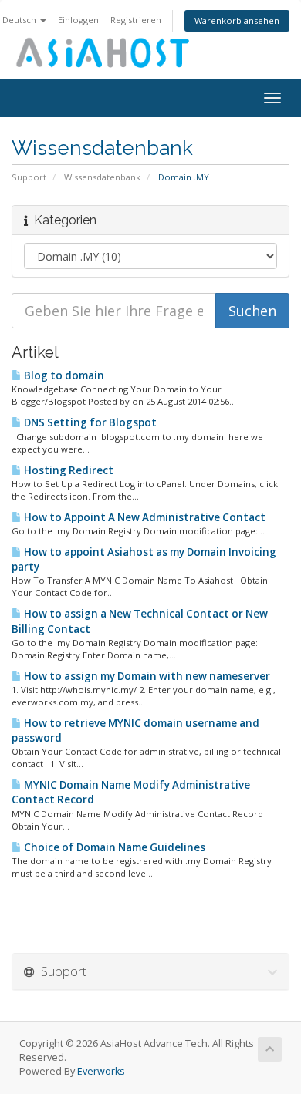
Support (29, 177)
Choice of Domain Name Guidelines (113, 847)
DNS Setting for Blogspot (89, 422)
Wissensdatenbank (102, 177)
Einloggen (78, 19)
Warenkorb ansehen (236, 20)
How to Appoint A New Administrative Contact (143, 517)
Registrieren (135, 19)
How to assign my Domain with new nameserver (146, 676)
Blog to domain (63, 375)
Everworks (101, 1071)
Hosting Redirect (67, 470)
